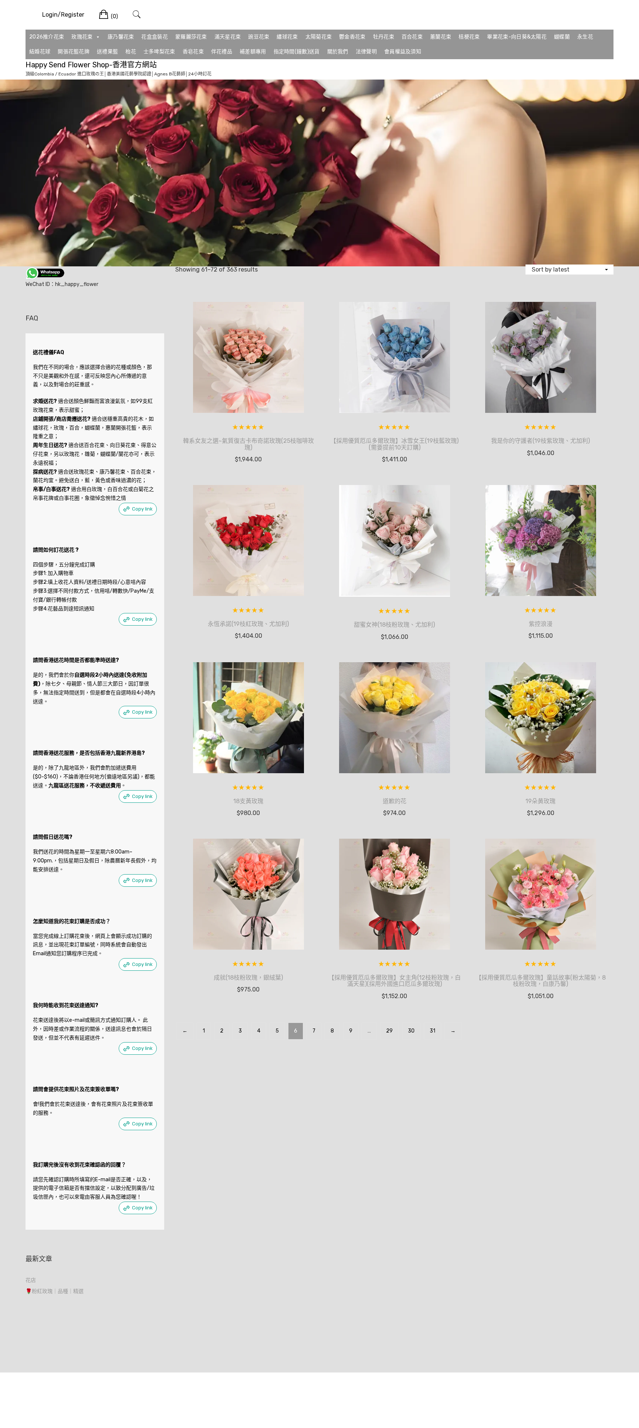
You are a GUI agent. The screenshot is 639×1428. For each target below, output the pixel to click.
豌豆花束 (258, 37)
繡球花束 (287, 37)
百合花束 (412, 37)
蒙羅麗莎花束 (191, 37)
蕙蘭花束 (440, 37)
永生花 (585, 37)
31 (432, 1031)
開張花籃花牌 (73, 51)
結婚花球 (39, 51)
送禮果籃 (107, 51)
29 (389, 1031)
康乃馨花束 (121, 37)
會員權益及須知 (402, 51)
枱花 (130, 51)
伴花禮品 (221, 51)
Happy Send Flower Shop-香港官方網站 (91, 64)
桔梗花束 (469, 37)
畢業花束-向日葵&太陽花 (517, 37)
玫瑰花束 (81, 37)
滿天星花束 (227, 37)
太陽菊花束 (318, 37)
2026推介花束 (46, 37)
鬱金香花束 (352, 37)
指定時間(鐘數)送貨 (297, 51)
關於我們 (337, 51)
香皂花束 (193, 51)
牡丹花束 (383, 37)
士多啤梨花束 (159, 51)
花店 (31, 1280)
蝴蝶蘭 (562, 37)
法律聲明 (366, 51)
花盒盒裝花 (154, 37)
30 (411, 1031)
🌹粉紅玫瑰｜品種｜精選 (55, 1291)
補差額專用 (253, 51)
